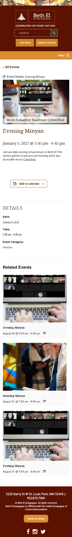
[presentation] (34, 299)
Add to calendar (29, 183)
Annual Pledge (46, 42)
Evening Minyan (14, 327)
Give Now (25, 42)
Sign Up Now (36, 518)
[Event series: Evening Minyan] (44, 333)
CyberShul (29, 159)
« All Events (11, 67)
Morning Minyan (14, 395)
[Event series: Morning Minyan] (44, 401)
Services (13, 85)
